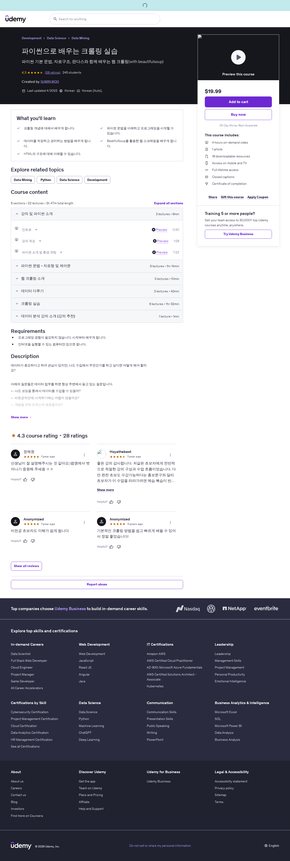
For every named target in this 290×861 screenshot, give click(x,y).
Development (31, 38)
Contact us (18, 795)
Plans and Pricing (91, 795)
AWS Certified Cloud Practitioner (170, 661)
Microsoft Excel (226, 712)
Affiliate (84, 802)
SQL (218, 719)
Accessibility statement (231, 781)
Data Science (56, 38)
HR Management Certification (32, 740)
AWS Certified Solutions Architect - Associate (171, 676)
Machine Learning (91, 726)
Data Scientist (21, 654)
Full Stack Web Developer (29, 661)
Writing (152, 733)
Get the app (87, 781)
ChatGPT (85, 733)
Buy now (238, 114)
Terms (219, 802)
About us (17, 781)
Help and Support (91, 809)
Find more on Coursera (27, 816)
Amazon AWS (156, 654)
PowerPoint (155, 740)
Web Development (92, 654)
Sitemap (220, 795)
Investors (17, 809)
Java (82, 681)
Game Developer (22, 681)
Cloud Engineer (22, 667)
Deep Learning (89, 740)
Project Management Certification (34, 719)
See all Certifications (25, 746)
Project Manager (22, 674)
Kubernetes (155, 686)
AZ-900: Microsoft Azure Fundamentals (174, 667)
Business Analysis (227, 740)
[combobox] (104, 19)
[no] (33, 479)
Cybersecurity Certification (29, 712)
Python (84, 719)
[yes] (25, 479)
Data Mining (80, 38)
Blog (14, 802)
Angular (84, 674)
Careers (16, 788)
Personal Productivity (230, 674)
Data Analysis (224, 733)
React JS (85, 667)
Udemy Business (70, 608)
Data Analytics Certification (30, 733)
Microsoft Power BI (228, 726)
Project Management (229, 667)
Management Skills (228, 661)
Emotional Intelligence (230, 681)
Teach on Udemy (90, 788)
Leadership (223, 654)
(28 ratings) (53, 72)
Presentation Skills (160, 719)
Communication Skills (161, 712)
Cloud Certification (24, 726)
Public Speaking (158, 726)
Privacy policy (224, 788)
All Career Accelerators (27, 688)
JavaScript (86, 661)
